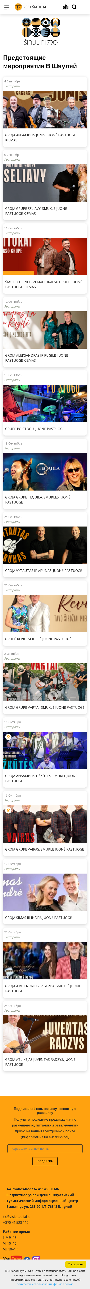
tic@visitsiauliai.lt (16, 1216)
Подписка (45, 1161)
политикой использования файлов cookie (45, 1284)
